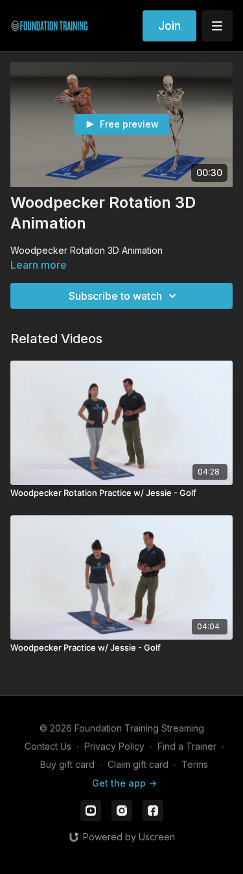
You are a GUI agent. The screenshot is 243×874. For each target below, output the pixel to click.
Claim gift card (138, 764)
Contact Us (48, 746)
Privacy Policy (114, 746)
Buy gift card (67, 764)
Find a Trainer (186, 746)
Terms (194, 764)
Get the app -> (124, 783)
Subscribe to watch (115, 295)
